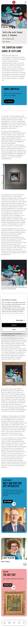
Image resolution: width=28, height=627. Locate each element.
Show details (19, 320)
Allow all (14, 325)
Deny (14, 329)
